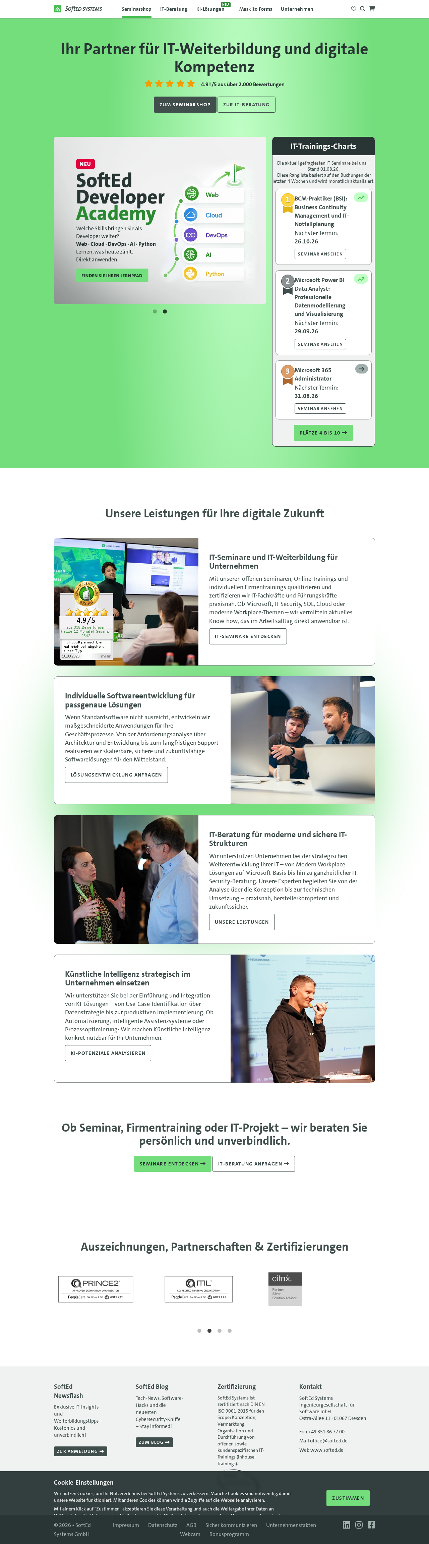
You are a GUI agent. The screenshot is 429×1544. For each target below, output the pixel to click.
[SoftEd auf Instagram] (358, 1525)
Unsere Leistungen (242, 922)
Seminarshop (136, 9)
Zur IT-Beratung (246, 104)
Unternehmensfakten (291, 1525)
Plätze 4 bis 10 (321, 433)
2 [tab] (165, 311)
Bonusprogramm (229, 1534)
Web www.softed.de (321, 1450)
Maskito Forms (255, 9)
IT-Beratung (174, 9)
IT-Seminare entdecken (248, 636)
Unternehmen (297, 9)
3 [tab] (219, 1331)
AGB (191, 1525)
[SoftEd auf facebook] (369, 1525)
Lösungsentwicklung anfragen (116, 774)
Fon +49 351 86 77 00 (322, 1431)
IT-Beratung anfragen (251, 1163)
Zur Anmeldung (78, 1451)
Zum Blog (152, 1442)
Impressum (126, 1525)
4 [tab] (229, 1331)
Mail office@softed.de (323, 1440)
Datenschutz (162, 1525)
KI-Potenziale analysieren (108, 1053)
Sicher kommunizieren (231, 1525)
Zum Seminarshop (185, 104)
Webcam (190, 1534)
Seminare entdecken (170, 1163)
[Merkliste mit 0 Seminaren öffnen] (353, 6)
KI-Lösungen (212, 7)
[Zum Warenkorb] (372, 6)
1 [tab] (154, 311)
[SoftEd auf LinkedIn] (346, 1525)
